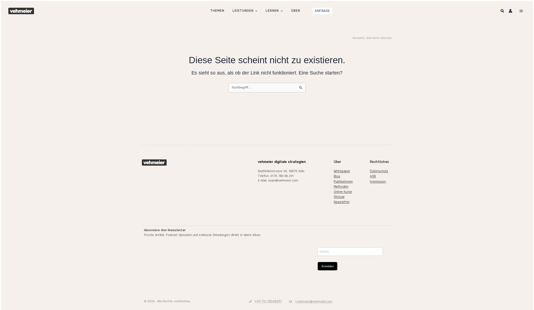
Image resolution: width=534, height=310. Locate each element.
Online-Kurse (343, 192)
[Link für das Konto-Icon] (510, 11)
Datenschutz (379, 171)
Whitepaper (342, 171)
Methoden (341, 186)
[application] (255, 11)
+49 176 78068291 (268, 301)
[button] (322, 11)
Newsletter (342, 202)
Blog (337, 176)
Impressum (378, 181)
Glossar (339, 197)
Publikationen (343, 181)
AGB (373, 176)
